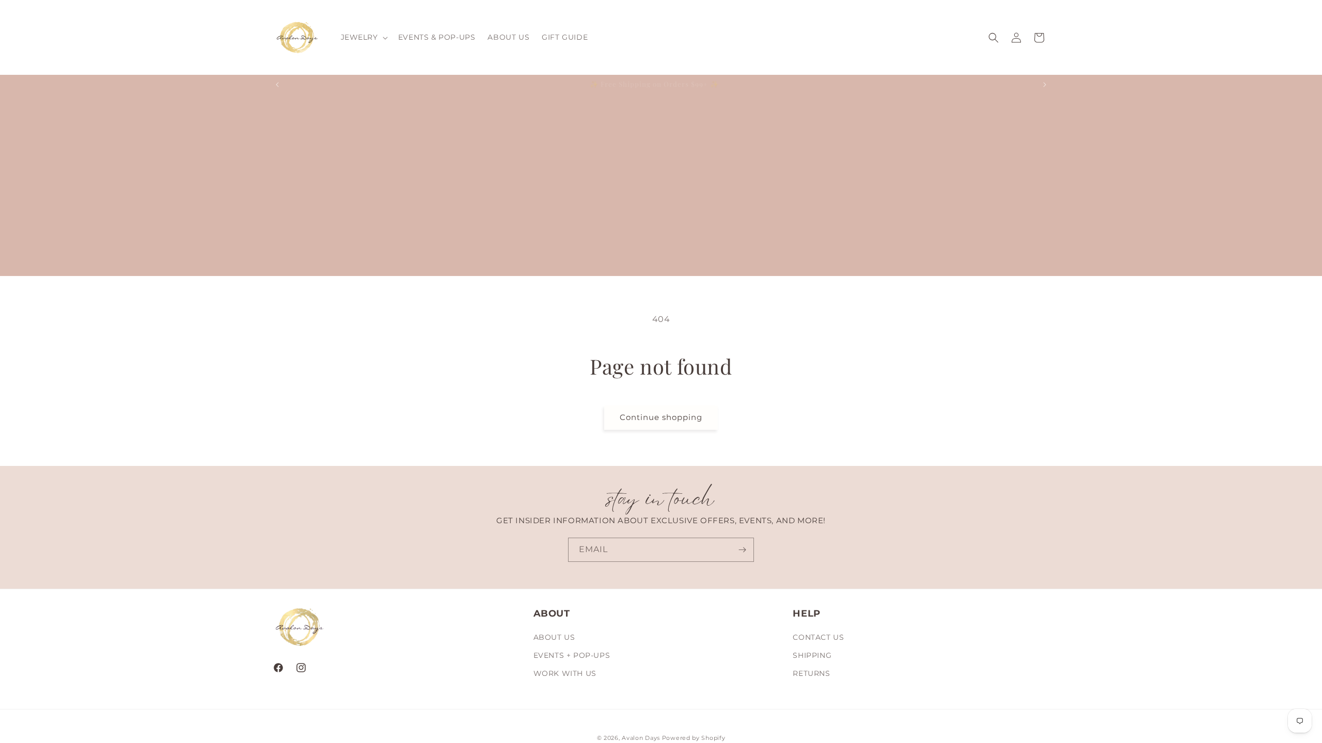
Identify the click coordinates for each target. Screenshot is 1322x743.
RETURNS (811, 673)
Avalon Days (641, 737)
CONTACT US (818, 637)
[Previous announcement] (277, 84)
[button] (363, 37)
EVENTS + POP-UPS (571, 655)
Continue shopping (661, 417)
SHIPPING (812, 655)
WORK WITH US (564, 673)
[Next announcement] (1044, 84)
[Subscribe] (742, 550)
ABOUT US (554, 637)
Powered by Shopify (694, 737)
